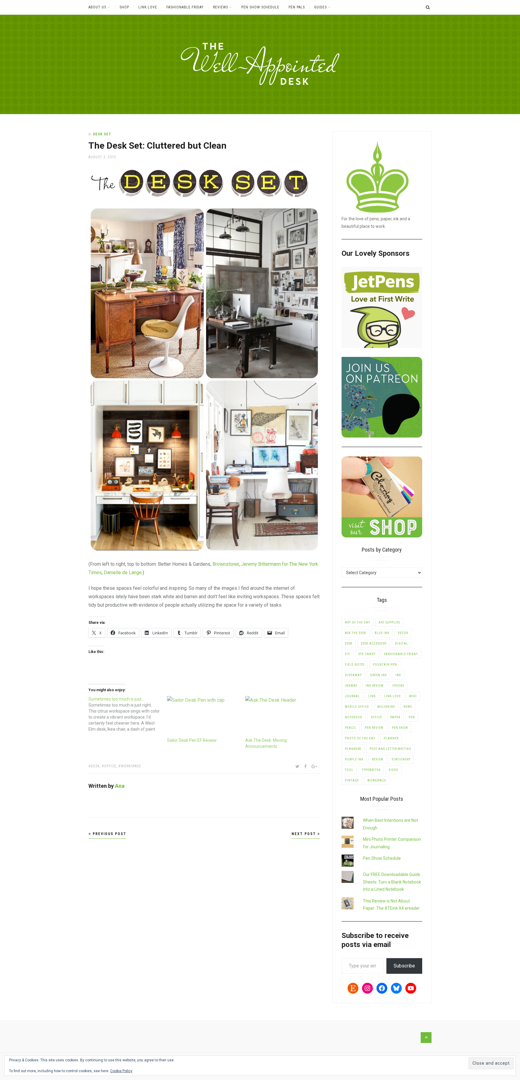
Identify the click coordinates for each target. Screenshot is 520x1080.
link (372, 696)
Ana (120, 786)
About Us (97, 7)
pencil (350, 727)
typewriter (371, 770)
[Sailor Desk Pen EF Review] (203, 716)
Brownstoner (225, 564)
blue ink (382, 633)
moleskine (386, 706)
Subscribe (404, 966)
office (110, 766)
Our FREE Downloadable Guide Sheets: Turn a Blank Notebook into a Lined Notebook (392, 882)
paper (395, 717)
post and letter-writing (390, 748)
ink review (375, 685)
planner (391, 738)
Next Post (304, 834)
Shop (124, 7)
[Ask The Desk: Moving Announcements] (281, 716)
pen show (400, 727)
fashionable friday (401, 654)
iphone (398, 685)
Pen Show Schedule (260, 7)
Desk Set (102, 134)
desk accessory (374, 643)
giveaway (353, 675)
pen (412, 717)
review (377, 759)
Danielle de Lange (123, 572)
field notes (354, 664)
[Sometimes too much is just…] (127, 714)
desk (95, 766)
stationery (401, 759)
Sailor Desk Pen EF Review (192, 740)
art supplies (389, 622)
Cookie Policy (121, 1071)
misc (413, 696)
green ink (378, 675)
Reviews (220, 7)
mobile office (357, 706)
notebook (353, 717)
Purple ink (354, 759)
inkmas (351, 685)
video (393, 770)
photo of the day (360, 738)
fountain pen (385, 664)
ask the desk (355, 633)
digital (401, 643)
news (408, 706)
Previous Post (108, 834)
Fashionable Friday (185, 7)
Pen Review (374, 727)
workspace (131, 766)
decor (403, 633)
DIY (347, 654)
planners (353, 748)
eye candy (367, 654)
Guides (320, 7)
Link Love (147, 7)
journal (352, 696)
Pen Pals (297, 7)
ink (398, 675)
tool (349, 770)
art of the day (357, 622)
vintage (352, 780)
